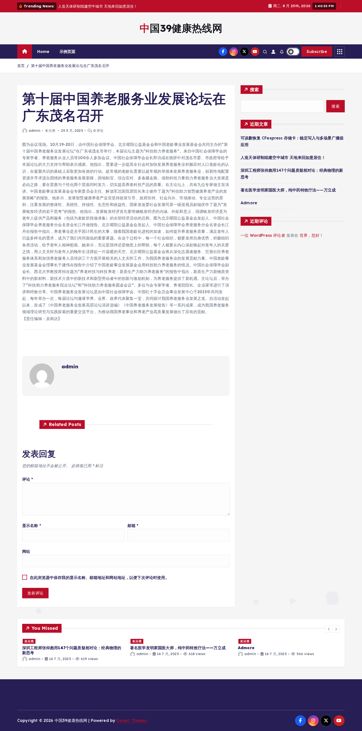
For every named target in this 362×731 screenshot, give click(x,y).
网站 (26, 551)
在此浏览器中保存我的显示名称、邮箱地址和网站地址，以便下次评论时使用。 (99, 577)
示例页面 (68, 51)
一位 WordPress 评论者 (263, 235)
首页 (21, 65)
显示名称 (31, 525)
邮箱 (133, 525)
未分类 (29, 641)
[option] (73, 650)
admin (34, 130)
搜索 (254, 89)
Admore (249, 202)
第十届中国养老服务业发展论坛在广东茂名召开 (70, 65)
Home (43, 51)
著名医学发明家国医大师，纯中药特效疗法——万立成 (288, 189)
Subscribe (317, 51)
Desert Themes (131, 720)
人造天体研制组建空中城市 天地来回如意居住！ (283, 157)
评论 (27, 479)
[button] (329, 629)
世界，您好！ (312, 235)
